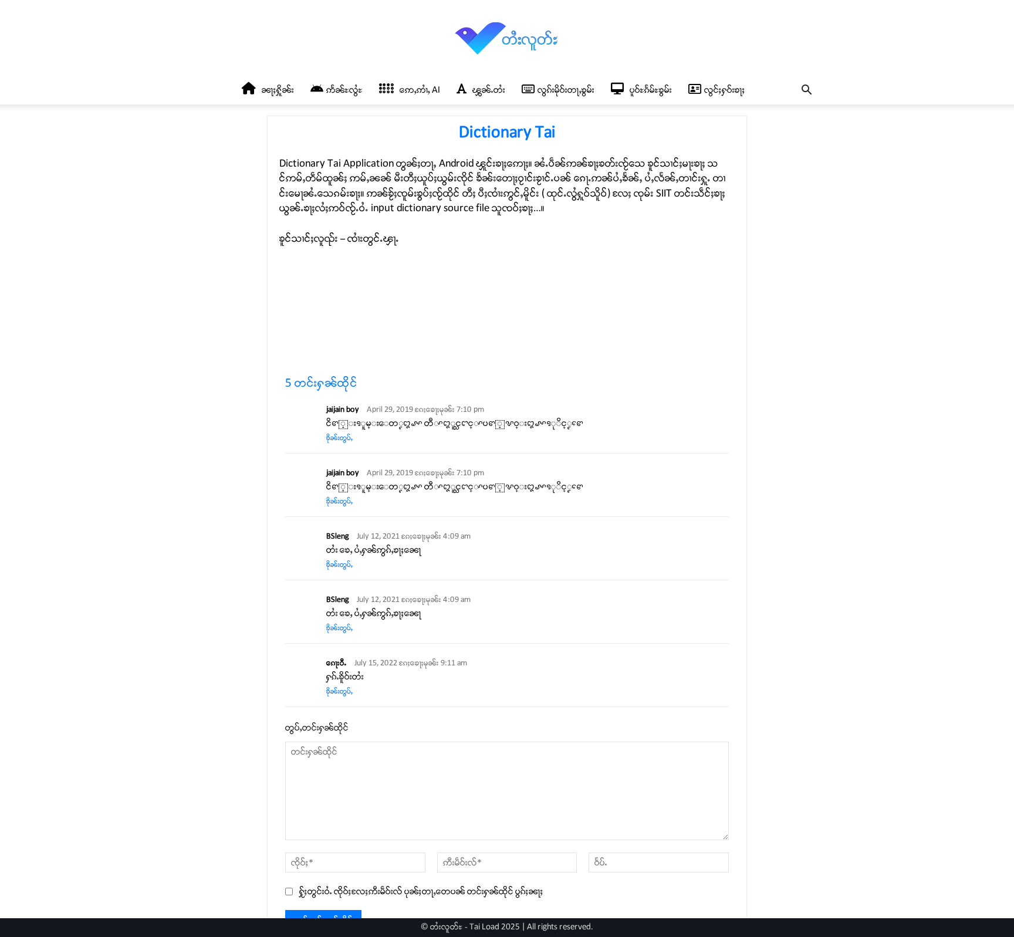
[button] (806, 91)
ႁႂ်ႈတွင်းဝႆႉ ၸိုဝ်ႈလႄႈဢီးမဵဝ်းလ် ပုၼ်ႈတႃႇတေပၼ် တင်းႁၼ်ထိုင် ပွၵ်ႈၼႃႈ (421, 891)
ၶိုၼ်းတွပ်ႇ (339, 438)
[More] (647, 341)
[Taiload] (507, 38)
